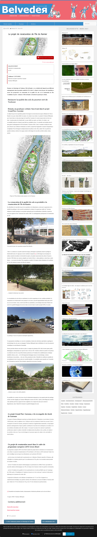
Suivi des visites (36, 534)
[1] (35, 253)
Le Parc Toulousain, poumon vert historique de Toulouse (19, 521)
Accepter (70, 533)
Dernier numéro (8, 24)
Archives (33, 24)
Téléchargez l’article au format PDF (46, 57)
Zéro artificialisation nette (49, 521)
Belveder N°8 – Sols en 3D (16, 28)
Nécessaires (26, 534)
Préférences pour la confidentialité (53, 533)
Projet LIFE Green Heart (12, 506)
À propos (21, 24)
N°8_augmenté (12, 515)
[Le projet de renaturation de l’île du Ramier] (30, 46)
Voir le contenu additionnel (48, 62)
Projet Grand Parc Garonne (13, 510)
